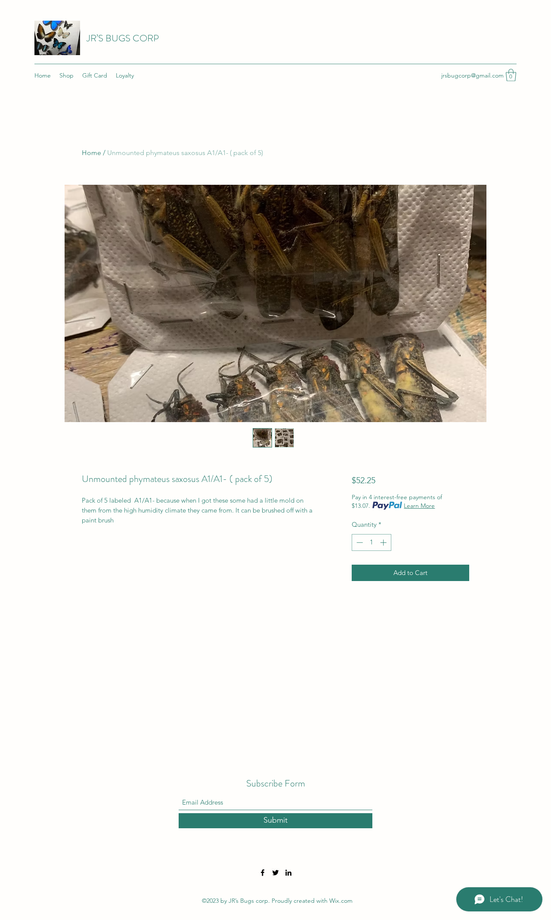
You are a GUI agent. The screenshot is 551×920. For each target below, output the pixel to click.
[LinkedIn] (288, 872)
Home (91, 153)
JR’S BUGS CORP (123, 38)
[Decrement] (359, 542)
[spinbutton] (371, 542)
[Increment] (384, 542)
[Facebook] (262, 872)
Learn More (419, 506)
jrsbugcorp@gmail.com (472, 75)
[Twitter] (275, 872)
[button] (511, 75)
